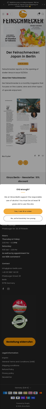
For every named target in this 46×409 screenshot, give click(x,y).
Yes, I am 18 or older (23, 211)
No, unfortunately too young (23, 218)
